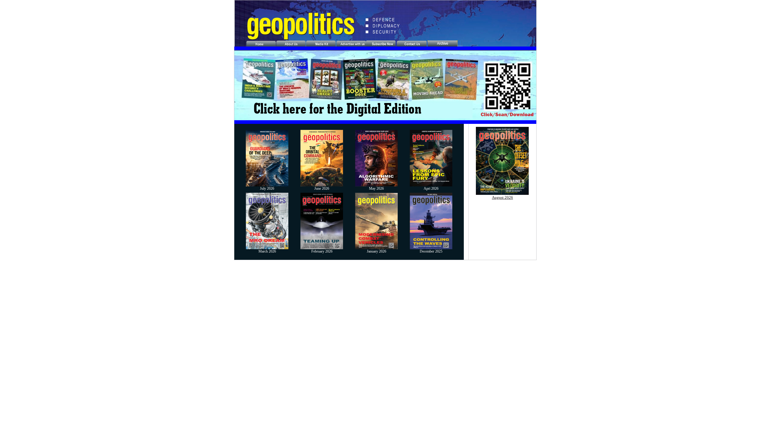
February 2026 (321, 251)
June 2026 (321, 188)
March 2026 (267, 251)
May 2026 (376, 188)
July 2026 (267, 188)
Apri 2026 (431, 188)
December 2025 (431, 251)
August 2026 (502, 197)
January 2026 (376, 251)
